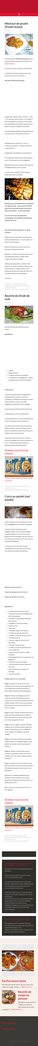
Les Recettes (27, 285)
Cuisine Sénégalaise (17, 285)
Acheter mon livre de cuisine (16, 452)
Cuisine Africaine (17, 284)
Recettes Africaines (19, 6)
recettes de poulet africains (20, 289)
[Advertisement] (20, 100)
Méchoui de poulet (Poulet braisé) (16, 25)
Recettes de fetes (25, 486)
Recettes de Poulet (10, 287)
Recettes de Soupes (10, 839)
